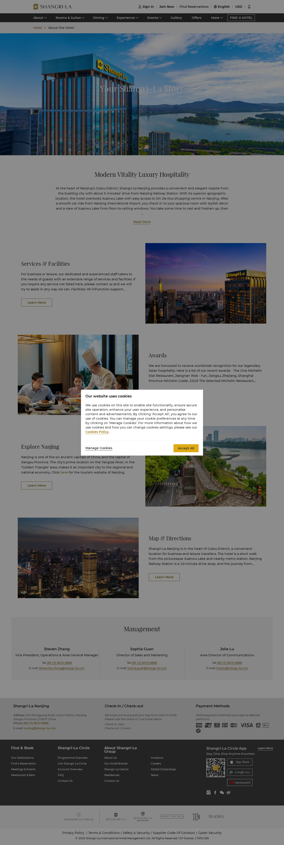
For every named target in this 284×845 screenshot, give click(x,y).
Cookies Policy (96, 432)
